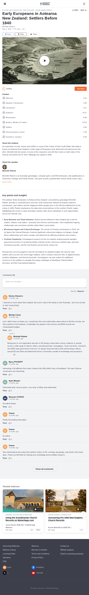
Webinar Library (9, 550)
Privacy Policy (37, 558)
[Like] (10, 309)
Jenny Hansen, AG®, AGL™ (15, 525)
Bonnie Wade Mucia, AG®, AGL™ (60, 527)
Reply (5, 308)
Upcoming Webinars (11, 546)
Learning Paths (9, 554)
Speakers (7, 558)
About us (35, 546)
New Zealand (28, 10)
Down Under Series (44, 10)
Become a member (39, 550)
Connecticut (66, 514)
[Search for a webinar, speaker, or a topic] (84, 4)
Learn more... (7, 182)
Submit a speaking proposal (71, 554)
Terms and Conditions (40, 554)
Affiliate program (67, 550)
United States (53, 514)
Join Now (80, 89)
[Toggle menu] (5, 4)
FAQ (4, 561)
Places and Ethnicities (12, 10)
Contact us (64, 546)
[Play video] (44, 61)
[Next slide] (83, 514)
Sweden (9, 514)
